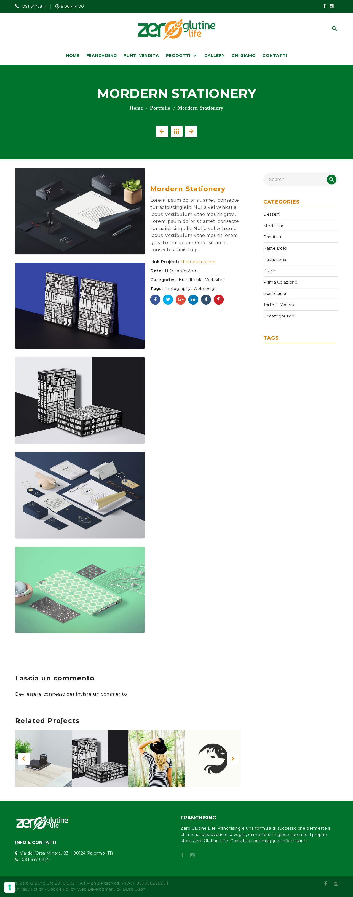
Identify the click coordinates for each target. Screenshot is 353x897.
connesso (54, 694)
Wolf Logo (213, 762)
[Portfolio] (177, 132)
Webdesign (205, 288)
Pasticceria (274, 259)
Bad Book (100, 761)
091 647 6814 (35, 859)
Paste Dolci (275, 248)
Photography (177, 288)
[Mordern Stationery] (80, 211)
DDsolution (134, 889)
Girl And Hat (156, 762)
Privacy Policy (29, 889)
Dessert (271, 214)
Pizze (269, 270)
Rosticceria (275, 293)
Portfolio (160, 108)
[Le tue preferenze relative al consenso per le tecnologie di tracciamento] (9, 887)
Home (136, 108)
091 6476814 (33, 6)
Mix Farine (274, 225)
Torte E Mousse (279, 304)
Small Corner (43, 760)
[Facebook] (324, 6)
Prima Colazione (280, 282)
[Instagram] (332, 6)
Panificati (273, 236)
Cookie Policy (61, 889)
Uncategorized (278, 316)
